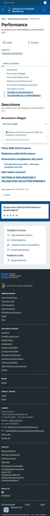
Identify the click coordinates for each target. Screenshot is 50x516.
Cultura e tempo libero (9, 351)
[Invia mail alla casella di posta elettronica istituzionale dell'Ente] (22, 427)
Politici (3, 316)
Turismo (4, 369)
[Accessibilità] (6, 510)
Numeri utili (5, 438)
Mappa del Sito (16, 507)
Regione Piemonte (8, 3)
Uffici (3, 319)
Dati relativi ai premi (13, 172)
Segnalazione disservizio (10, 474)
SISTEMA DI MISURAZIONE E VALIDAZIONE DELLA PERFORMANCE (23, 179)
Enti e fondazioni (7, 305)
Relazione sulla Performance (18, 153)
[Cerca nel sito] (43, 10)
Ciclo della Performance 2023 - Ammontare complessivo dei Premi (21, 165)
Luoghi (4, 395)
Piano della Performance (16, 148)
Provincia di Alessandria (10, 454)
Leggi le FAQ (6, 471)
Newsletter (5, 495)
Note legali (5, 462)
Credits (42, 504)
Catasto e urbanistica (9, 347)
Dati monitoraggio (8, 504)
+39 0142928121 (16, 420)
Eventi (3, 399)
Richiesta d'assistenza (9, 480)
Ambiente (5, 332)
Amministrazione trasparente (18, 18)
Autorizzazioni (6, 343)
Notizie (4, 382)
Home (3, 18)
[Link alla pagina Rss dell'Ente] (2, 492)
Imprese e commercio (9, 362)
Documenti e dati (8, 301)
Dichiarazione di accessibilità (12, 465)
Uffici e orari (5, 434)
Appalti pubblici (7, 340)
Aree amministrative (9, 297)
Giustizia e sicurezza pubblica (12, 358)
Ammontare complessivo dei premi (22, 159)
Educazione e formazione (11, 355)
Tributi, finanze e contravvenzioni (14, 366)
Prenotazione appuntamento (12, 477)
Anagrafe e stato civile (10, 336)
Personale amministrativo (11, 312)
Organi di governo (8, 308)
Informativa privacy (8, 458)
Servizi (27, 504)
